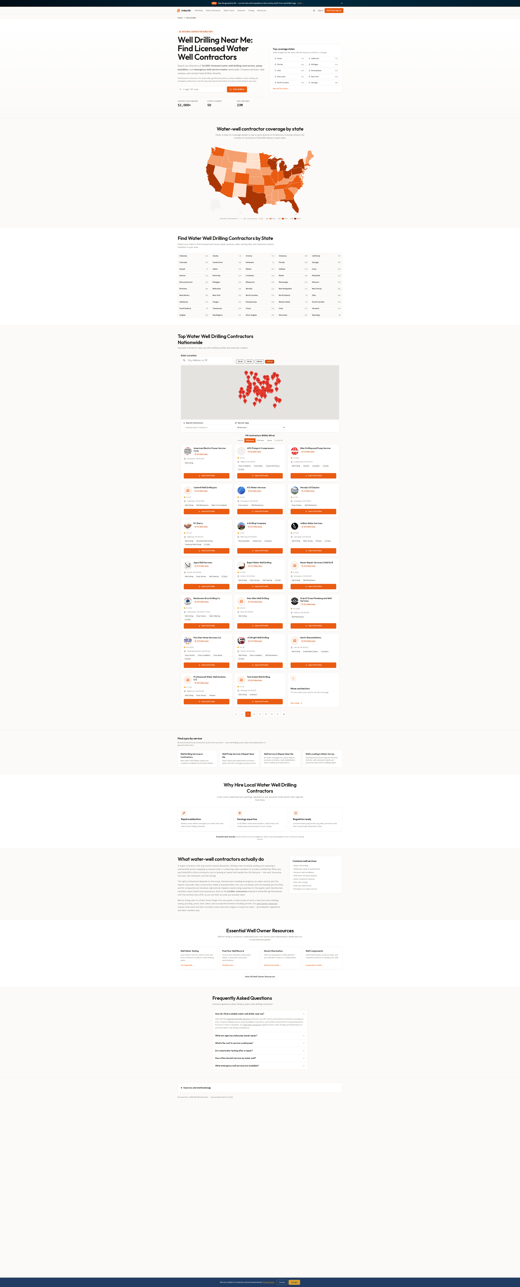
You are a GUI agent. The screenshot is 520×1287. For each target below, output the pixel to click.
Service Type (243, 423)
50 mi (249, 361)
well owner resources (267, 903)
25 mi (240, 361)
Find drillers (238, 89)
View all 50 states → (281, 88)
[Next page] (278, 714)
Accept (294, 1282)
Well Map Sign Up (334, 10)
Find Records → (228, 965)
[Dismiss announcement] (342, 3)
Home (180, 18)
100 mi (259, 361)
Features (241, 10)
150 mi (270, 361)
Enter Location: (189, 355)
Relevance (250, 440)
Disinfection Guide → (272, 965)
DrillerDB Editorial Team (198, 1097)
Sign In (321, 10)
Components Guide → (315, 965)
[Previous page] (242, 714)
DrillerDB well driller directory (238, 1019)
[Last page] (284, 714)
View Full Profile (208, 475)
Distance (260, 440)
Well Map (199, 10)
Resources (261, 10)
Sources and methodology (197, 1087)
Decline (282, 1282)
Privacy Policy (269, 1282)
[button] (263, 388)
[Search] (314, 10)
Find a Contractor (213, 10)
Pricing (251, 10)
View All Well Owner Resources (260, 976)
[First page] (236, 714)
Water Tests (229, 10)
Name (269, 440)
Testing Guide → (187, 965)
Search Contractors (194, 423)
